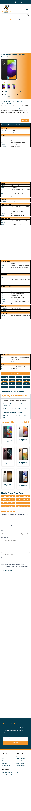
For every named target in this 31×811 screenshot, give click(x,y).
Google (4, 380)
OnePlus (19, 386)
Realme (26, 386)
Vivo (19, 377)
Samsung (17, 108)
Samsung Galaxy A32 (23, 440)
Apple (26, 377)
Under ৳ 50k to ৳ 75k (23, 506)
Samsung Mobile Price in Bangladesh (15, 422)
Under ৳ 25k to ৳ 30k (8, 502)
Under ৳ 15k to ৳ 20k (8, 499)
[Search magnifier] (28, 15)
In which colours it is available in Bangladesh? (14, 408)
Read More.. (25, 120)
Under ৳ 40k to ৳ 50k (8, 506)
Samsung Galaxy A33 (23, 463)
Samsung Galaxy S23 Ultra (8, 485)
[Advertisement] (15, 36)
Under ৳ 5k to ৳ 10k (8, 496)
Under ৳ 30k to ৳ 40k (23, 502)
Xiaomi (19, 380)
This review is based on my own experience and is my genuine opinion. (16, 566)
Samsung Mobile (10, 19)
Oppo (12, 383)
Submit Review (7, 570)
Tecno (12, 377)
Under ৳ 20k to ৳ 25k (23, 499)
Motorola (4, 386)
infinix (4, 383)
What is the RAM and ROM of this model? (13, 412)
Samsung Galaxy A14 (23, 486)
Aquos (11, 386)
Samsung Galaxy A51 (8, 440)
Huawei (12, 380)
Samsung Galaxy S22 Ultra (8, 462)
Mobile (3, 19)
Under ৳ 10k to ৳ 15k (23, 496)
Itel (26, 380)
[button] (27, 9)
